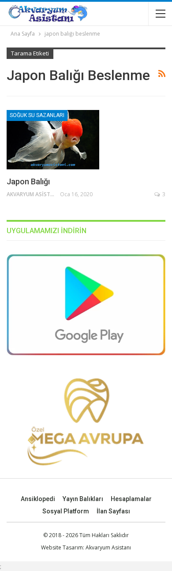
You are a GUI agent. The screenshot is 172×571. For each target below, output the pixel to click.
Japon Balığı (28, 181)
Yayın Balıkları (83, 498)
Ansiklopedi (38, 498)
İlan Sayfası (113, 511)
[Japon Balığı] (53, 139)
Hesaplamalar (131, 498)
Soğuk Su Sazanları (37, 115)
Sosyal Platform (65, 511)
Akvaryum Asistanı (108, 547)
